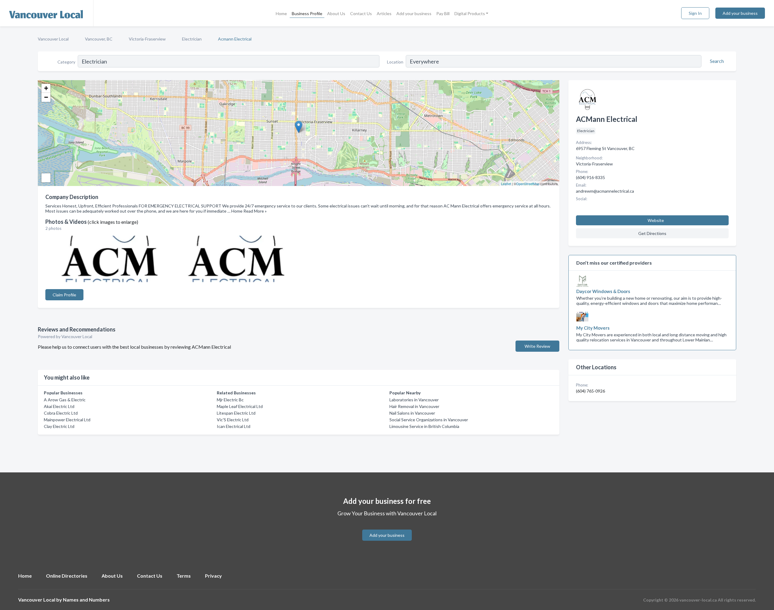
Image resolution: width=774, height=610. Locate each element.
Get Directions (652, 233)
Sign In (695, 13)
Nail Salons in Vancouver (412, 413)
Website (656, 220)
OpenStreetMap (527, 183)
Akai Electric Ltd (59, 406)
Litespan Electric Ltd (236, 413)
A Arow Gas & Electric (65, 399)
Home (281, 13)
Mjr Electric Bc (230, 399)
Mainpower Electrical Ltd (67, 419)
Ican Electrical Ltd (233, 426)
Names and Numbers (86, 599)
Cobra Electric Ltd (61, 413)
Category (66, 61)
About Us (336, 13)
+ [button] (46, 88)
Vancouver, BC (98, 38)
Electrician (192, 38)
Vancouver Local (53, 38)
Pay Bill (443, 13)
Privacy (213, 576)
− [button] (46, 97)
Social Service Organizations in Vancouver (428, 419)
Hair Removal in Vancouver (414, 406)
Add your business (413, 13)
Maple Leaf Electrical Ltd (240, 406)
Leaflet (506, 183)
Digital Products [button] (469, 13)
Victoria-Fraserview (147, 38)
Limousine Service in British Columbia (424, 426)
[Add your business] (387, 528)
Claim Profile (64, 294)
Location (395, 61)
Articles (384, 13)
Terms (184, 576)
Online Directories (66, 576)
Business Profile (307, 13)
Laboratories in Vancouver (414, 399)
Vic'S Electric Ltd (233, 419)
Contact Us (361, 13)
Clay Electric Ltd (59, 426)
